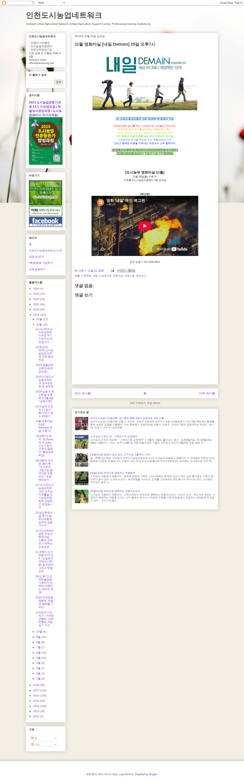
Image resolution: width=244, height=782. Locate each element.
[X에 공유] (126, 271)
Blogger (153, 774)
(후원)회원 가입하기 (41, 262)
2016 (36, 695)
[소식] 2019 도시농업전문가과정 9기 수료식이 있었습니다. (44, 335)
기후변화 (86, 275)
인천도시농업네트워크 (64, 15)
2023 (36, 293)
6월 (38, 652)
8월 (38, 642)
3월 (38, 668)
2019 (36, 314)
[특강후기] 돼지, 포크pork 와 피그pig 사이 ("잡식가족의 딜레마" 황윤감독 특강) (45, 445)
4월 (38, 662)
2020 (36, 309)
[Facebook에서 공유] (130, 271)
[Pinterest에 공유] (134, 271)
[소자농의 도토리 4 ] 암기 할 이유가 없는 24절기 (44, 411)
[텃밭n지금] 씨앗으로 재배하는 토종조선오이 (115, 491)
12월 (39, 319)
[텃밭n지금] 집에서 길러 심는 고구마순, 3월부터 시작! (120, 454)
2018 (36, 685)
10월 (39, 631)
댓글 (37, 744)
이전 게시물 (207, 393)
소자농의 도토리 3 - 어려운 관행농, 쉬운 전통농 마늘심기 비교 (45, 619)
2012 (36, 716)
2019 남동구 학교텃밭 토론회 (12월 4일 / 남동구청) (45, 396)
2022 (36, 299)
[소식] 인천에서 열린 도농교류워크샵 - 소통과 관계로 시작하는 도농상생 (45, 538)
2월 (38, 673)
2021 (36, 304)
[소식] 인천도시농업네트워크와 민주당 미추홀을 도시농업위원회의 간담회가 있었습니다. (45, 496)
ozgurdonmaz (126, 774)
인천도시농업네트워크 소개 (45, 250)
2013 (36, 711)
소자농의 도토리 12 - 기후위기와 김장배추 (113, 436)
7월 (38, 647)
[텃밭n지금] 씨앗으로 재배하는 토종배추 (112, 472)
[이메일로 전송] (119, 271)
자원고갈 (129, 275)
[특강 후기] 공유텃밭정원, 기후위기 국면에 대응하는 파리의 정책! (44, 584)
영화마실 (118, 275)
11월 (39, 324)
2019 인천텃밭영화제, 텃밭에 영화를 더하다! (44, 602)
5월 (38, 657)
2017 (36, 690)
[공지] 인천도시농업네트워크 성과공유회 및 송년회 (45, 381)
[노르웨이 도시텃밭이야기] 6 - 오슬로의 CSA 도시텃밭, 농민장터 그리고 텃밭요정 (44, 561)
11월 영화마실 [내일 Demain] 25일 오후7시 (44, 426)
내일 (95, 275)
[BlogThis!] (123, 271)
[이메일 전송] (112, 270)
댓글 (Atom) (153, 403)
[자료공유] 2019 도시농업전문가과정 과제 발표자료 (44, 353)
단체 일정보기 (37, 269)
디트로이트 (105, 275)
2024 (36, 288)
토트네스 (141, 275)
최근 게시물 (83, 393)
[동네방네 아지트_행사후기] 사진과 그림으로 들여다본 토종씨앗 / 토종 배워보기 (44, 470)
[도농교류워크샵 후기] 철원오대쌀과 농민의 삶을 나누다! (44, 519)
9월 (38, 636)
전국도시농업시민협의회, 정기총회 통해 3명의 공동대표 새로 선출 (127, 418)
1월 (38, 678)
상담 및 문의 (36, 256)
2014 (36, 706)
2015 (36, 700)
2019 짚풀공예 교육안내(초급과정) (44, 368)
